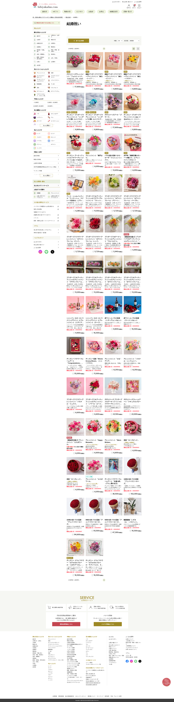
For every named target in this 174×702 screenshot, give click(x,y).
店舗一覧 (127, 11)
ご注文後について (130, 640)
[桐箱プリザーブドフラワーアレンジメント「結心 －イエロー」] (132, 61)
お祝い (34, 663)
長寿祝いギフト (71, 668)
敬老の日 (67, 11)
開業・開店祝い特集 (72, 670)
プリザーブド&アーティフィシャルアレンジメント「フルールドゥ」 (113, 239)
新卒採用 (107, 696)
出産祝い (35, 647)
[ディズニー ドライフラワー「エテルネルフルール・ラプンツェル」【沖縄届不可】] (94, 547)
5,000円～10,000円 (53, 102)
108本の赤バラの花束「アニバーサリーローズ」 (131, 481)
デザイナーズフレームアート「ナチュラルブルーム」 (132, 402)
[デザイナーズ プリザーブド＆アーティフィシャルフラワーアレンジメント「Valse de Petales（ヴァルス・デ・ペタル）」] (113, 386)
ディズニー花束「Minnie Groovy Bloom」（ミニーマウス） (94, 361)
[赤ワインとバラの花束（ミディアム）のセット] (113, 305)
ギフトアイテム (52, 658)
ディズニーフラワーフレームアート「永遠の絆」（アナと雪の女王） (113, 481)
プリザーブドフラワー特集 (73, 663)
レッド (49, 666)
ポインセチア (89, 640)
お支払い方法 (112, 653)
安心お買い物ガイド (127, 1)
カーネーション (89, 647)
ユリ (87, 654)
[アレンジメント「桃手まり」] (94, 142)
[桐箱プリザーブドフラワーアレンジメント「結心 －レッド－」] (94, 61)
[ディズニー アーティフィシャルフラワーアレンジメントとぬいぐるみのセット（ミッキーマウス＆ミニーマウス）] (75, 142)
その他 (110, 664)
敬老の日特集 (70, 640)
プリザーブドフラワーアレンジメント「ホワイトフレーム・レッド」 (94, 239)
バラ (87, 639)
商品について (112, 646)
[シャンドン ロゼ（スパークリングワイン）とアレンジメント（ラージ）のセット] (94, 305)
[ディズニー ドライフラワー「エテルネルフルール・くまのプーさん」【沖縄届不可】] (75, 547)
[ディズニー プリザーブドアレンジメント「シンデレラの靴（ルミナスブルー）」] (94, 101)
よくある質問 (137, 1)
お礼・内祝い (36, 661)
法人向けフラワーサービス (73, 682)
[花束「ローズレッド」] (75, 466)
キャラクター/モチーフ (53, 642)
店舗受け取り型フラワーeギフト (42, 215)
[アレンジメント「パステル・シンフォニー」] (132, 345)
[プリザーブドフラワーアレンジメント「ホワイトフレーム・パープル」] (132, 183)
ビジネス (79, 11)
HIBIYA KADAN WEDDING (92, 683)
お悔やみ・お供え (37, 640)
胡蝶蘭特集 (69, 672)
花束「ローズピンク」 (131, 440)
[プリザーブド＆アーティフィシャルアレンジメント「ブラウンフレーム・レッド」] (75, 264)
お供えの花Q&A (71, 652)
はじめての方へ (116, 1)
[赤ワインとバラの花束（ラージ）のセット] (132, 305)
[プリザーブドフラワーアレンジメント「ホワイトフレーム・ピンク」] (75, 223)
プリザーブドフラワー (53, 644)
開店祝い (35, 651)
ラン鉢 (49, 651)
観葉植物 (50, 649)
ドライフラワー (52, 647)
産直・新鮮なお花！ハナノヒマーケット (44, 220)
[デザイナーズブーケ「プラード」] (113, 101)
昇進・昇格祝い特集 (72, 673)
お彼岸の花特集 (71, 642)
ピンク (49, 667)
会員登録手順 (112, 660)
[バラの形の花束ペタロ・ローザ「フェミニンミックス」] (113, 142)
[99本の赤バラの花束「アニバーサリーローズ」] (94, 506)
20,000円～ (50, 106)
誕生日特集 (69, 639)
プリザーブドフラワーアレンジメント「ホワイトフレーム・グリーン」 (113, 198)
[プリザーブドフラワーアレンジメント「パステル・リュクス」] (75, 386)
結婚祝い (35, 649)
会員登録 (111, 659)
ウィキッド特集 (71, 647)
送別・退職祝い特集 (72, 659)
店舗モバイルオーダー (91, 679)
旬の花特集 (69, 658)
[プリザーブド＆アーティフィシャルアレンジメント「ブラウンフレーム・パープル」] (94, 264)
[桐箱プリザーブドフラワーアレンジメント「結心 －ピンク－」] (113, 61)
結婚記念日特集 (71, 656)
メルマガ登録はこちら (107, 624)
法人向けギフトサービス (41, 185)
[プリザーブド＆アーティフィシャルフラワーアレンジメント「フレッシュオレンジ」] (94, 183)
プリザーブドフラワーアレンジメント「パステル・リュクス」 (75, 402)
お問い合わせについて (131, 649)
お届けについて (112, 648)
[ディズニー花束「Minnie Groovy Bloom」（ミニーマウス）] (94, 345)
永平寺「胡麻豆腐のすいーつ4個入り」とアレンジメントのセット (132, 158)
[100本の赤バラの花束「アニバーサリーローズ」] (75, 506)
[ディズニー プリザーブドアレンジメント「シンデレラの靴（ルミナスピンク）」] (75, 101)
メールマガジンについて (132, 647)
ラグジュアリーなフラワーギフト (75, 680)
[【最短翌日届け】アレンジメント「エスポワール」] (75, 427)
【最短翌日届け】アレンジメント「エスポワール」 (75, 442)
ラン (87, 653)
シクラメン (88, 642)
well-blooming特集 (71, 654)
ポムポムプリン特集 (72, 666)
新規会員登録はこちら (66, 624)
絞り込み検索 (80, 40)
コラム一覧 (128, 655)
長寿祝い (35, 658)
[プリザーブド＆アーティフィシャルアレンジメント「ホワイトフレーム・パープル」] (132, 264)
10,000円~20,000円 (38, 106)
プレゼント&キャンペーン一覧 (93, 664)
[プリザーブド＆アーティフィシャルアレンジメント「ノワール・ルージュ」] (94, 386)
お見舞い (35, 665)
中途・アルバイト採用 (116, 696)
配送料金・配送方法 (114, 652)
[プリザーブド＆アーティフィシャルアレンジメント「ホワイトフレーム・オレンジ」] (113, 264)
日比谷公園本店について (92, 681)
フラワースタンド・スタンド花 (55, 660)
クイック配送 (89, 662)
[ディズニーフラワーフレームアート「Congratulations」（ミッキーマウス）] (75, 345)
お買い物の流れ (112, 650)
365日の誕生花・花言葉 (40, 232)
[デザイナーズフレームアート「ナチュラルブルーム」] (132, 386)
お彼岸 (34, 642)
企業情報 (55, 696)
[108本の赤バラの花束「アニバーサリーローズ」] (132, 466)
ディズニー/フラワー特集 (73, 665)
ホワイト (50, 678)
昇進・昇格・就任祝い (38, 654)
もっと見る (46, 125)
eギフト (55, 11)
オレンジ (50, 671)
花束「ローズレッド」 (74, 479)
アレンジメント (52, 639)
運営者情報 (61, 696)
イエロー (50, 669)
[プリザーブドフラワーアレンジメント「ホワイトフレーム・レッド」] (94, 223)
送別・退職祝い (36, 656)
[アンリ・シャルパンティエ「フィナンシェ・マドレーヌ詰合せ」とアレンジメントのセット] (75, 183)
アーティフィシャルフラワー (55, 646)
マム (87, 644)
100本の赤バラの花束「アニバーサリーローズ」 (74, 522)
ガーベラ (88, 646)
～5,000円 (36, 102)
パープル (50, 673)
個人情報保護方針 (69, 696)
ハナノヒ (36, 217)
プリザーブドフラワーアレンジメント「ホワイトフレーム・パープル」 (132, 198)
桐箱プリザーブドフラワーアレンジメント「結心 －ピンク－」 (113, 76)
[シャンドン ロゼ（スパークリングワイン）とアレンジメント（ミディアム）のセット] (75, 305)
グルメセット (51, 654)
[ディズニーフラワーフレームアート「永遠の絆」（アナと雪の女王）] (113, 466)
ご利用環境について (130, 645)
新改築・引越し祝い (37, 653)
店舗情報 (88, 677)
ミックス (50, 680)
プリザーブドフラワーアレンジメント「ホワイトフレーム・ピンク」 (75, 239)
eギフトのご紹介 (90, 675)
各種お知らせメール (114, 657)
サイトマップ (100, 696)
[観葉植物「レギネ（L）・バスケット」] (132, 506)
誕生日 (44, 11)
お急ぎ (91, 11)
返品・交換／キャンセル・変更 (116, 655)
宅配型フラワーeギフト (40, 212)
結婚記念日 (114, 11)
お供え (101, 11)
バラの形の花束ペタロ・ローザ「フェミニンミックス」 (113, 158)
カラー (87, 651)
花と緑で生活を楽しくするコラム (42, 230)
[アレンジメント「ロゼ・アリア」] (113, 345)
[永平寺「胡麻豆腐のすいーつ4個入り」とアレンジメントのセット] (132, 142)
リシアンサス (89, 649)
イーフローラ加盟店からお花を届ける (44, 206)
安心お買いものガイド (114, 645)
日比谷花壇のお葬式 (91, 684)
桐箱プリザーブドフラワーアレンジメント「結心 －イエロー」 (132, 76)
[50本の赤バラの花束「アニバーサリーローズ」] (113, 506)
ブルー (49, 674)
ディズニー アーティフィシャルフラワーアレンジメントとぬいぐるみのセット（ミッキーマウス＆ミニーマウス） (75, 160)
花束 (49, 640)
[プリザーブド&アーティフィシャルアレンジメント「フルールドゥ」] (113, 223)
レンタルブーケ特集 (72, 675)
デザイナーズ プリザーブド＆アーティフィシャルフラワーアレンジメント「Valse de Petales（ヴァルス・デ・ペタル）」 (113, 404)
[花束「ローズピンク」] (132, 427)
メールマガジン (112, 662)
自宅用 (34, 667)
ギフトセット (51, 656)
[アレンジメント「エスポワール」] (94, 466)
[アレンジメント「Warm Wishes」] (113, 427)
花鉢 (49, 653)
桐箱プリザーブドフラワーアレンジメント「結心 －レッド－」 (94, 76)
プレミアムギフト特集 (72, 661)
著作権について (91, 696)
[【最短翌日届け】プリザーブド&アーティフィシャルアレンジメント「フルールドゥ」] (132, 223)
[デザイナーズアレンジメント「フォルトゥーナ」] (75, 61)
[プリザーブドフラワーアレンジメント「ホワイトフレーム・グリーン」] (113, 183)
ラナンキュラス (89, 656)
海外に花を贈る (38, 209)
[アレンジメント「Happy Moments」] (94, 427)
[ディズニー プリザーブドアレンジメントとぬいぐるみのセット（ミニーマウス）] (132, 101)
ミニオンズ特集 (71, 649)
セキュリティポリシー (80, 696)
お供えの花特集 (71, 651)
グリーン (50, 676)
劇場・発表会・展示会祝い (39, 660)
